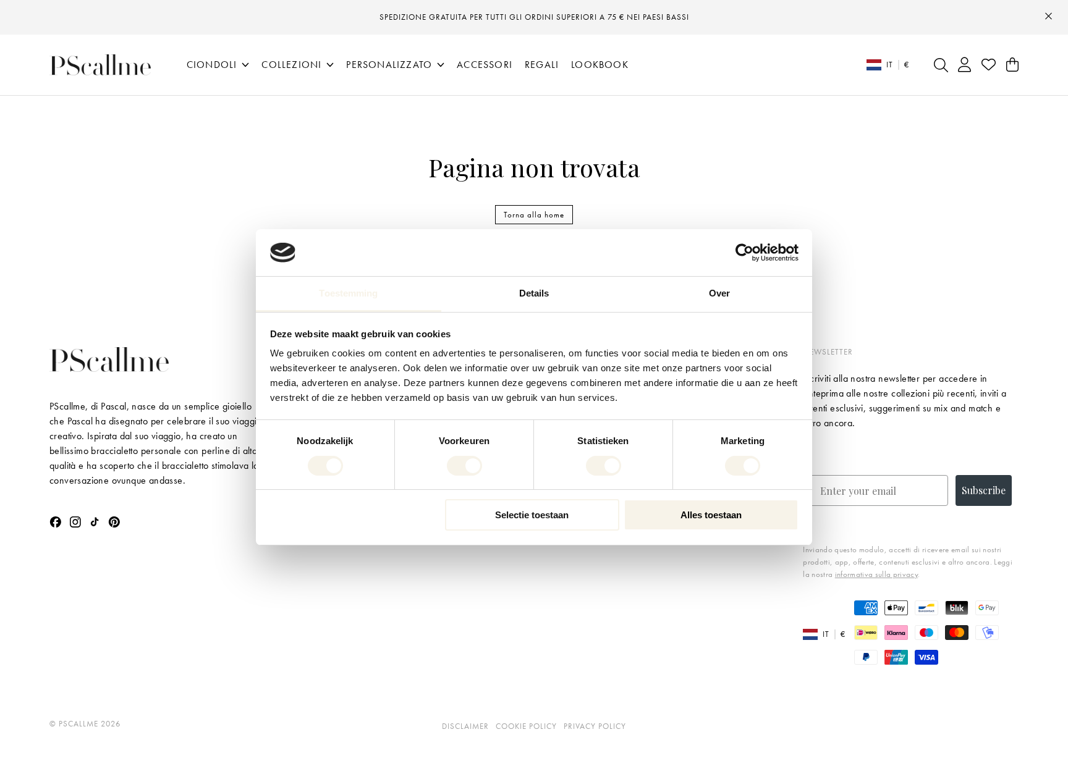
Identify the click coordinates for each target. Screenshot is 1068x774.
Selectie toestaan (532, 515)
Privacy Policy (595, 726)
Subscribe (984, 490)
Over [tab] (719, 293)
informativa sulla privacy (876, 574)
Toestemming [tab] (348, 293)
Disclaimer (465, 726)
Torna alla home (534, 214)
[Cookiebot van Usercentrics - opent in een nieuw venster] (744, 252)
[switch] (464, 466)
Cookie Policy (526, 726)
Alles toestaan (711, 515)
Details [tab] (534, 293)
